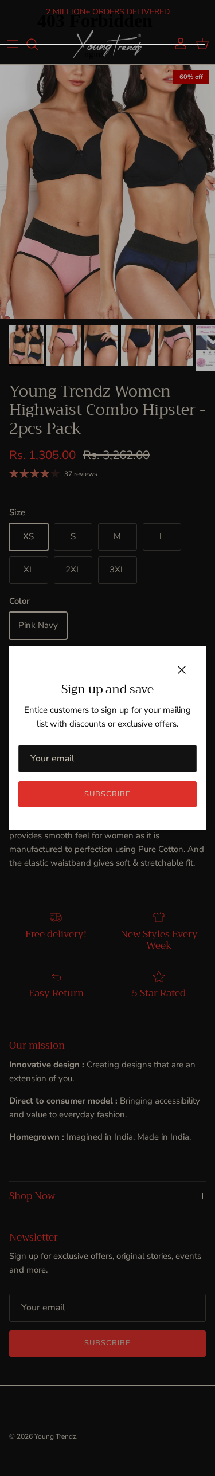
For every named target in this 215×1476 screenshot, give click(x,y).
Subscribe (107, 794)
